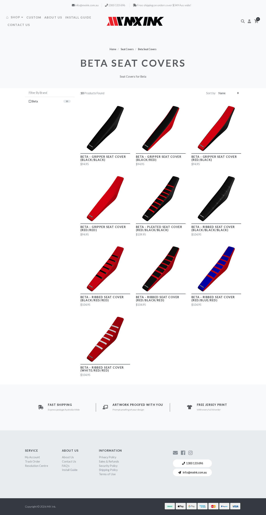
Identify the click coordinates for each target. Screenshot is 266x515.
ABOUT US (53, 17)
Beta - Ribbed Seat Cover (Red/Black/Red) (157, 298)
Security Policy (108, 465)
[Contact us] (175, 453)
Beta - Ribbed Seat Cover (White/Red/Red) (102, 369)
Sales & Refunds (109, 461)
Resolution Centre (36, 465)
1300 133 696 (194, 463)
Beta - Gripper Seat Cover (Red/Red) (103, 228)
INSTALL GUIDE (78, 17)
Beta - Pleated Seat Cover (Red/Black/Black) (159, 228)
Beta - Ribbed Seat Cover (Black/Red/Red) (102, 298)
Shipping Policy (108, 470)
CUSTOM (33, 17)
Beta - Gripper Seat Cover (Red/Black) (214, 158)
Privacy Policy (107, 457)
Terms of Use (107, 474)
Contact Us (69, 461)
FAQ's (66, 465)
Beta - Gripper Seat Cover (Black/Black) (103, 158)
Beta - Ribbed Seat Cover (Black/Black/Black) (213, 228)
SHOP (15, 17)
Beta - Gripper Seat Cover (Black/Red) (158, 158)
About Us (68, 457)
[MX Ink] (135, 21)
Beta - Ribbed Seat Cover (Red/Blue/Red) (213, 298)
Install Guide (70, 470)
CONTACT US (19, 25)
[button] (243, 21)
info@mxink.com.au (194, 472)
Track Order (32, 461)
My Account (32, 457)
